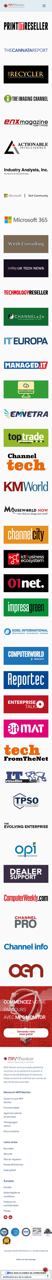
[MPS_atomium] (45, 1268)
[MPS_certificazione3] (26, 1229)
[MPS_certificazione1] (4, 1229)
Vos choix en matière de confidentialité (27, 1273)
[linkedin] (10, 1217)
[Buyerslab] (37, 1229)
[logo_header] (14, 5)
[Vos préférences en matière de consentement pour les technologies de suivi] (47, 1275)
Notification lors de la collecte (17, 1277)
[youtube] (5, 1217)
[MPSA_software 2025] (6, 1237)
